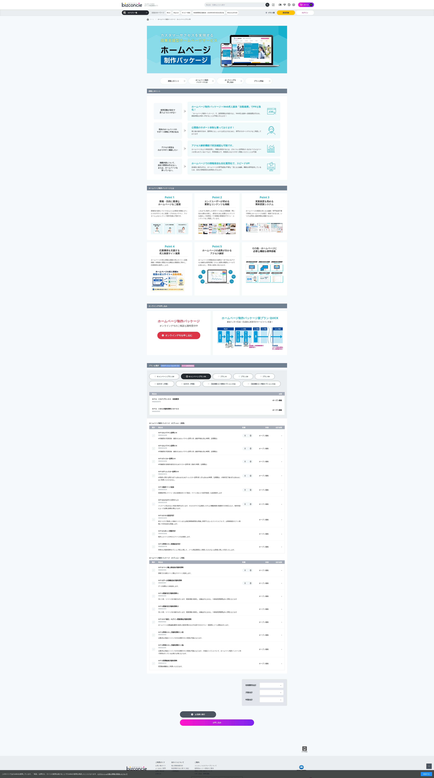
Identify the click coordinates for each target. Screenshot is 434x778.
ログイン (305, 13)
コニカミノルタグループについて (206, 766)
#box (168, 13)
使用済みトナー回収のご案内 (204, 768)
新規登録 (286, 13)
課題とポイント (173, 81)
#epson (176, 13)
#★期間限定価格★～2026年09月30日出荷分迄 (208, 13)
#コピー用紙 (186, 13)
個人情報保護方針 (177, 766)
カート (307, 5)
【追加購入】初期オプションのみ (223, 384)
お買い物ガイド (160, 766)
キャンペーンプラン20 (165, 376)
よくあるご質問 (160, 768)
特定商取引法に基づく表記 (180, 768)
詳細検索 (273, 4)
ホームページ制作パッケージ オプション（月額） (167, 558)
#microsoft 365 (232, 13)
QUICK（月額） (163, 384)
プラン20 (244, 376)
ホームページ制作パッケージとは (202, 81)
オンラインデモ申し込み (230, 81)
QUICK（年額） (190, 384)
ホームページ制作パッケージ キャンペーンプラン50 (174, 19)
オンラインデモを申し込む (178, 335)
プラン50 (266, 376)
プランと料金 (258, 81)
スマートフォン (304, 749)
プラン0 (223, 376)
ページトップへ (429, 766)
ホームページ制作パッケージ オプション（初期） (167, 423)
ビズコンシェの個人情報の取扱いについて (113, 774)
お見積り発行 (200, 714)
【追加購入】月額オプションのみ (263, 384)
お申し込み (217, 722)
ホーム (152, 19)
